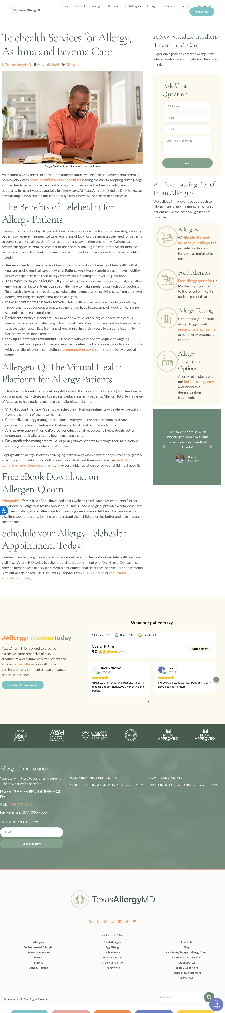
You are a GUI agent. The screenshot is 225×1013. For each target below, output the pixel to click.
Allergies (97, 6)
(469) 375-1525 (91, 573)
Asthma (113, 6)
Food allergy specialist (195, 281)
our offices (26, 664)
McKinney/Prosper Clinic (94, 777)
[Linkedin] (119, 921)
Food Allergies (132, 6)
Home (65, 6)
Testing (151, 6)
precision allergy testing (196, 329)
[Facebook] (105, 921)
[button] (164, 446)
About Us (80, 6)
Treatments (168, 6)
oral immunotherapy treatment (83, 349)
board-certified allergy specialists (55, 180)
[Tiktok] (127, 921)
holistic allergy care (199, 381)
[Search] (209, 997)
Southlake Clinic (166, 777)
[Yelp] (97, 921)
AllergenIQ (10, 500)
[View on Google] (95, 669)
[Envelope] (134, 921)
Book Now (201, 11)
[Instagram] (112, 921)
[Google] (90, 921)
